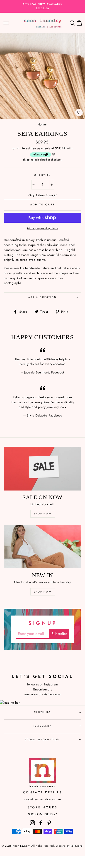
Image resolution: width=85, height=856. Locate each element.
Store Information (42, 739)
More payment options (42, 228)
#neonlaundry (33, 694)
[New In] (42, 547)
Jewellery (43, 726)
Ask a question (42, 297)
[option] (42, 6)
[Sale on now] (42, 469)
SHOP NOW (42, 513)
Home (42, 124)
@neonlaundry (42, 689)
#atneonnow (52, 694)
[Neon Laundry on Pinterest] (49, 822)
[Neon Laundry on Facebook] (40, 822)
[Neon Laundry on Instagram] (32, 822)
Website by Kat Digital (69, 846)
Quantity (42, 175)
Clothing (42, 712)
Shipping (28, 159)
